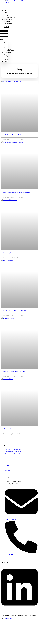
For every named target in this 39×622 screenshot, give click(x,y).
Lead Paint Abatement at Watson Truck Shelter (16, 192)
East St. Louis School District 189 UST (14, 310)
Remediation (7, 57)
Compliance (7, 55)
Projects (6, 59)
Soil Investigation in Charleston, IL (13, 134)
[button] (4, 34)
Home (5, 43)
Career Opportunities (11, 16)
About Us (5, 13)
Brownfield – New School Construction (14, 371)
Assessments (7, 52)
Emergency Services (9, 253)
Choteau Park (7, 429)
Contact (6, 27)
